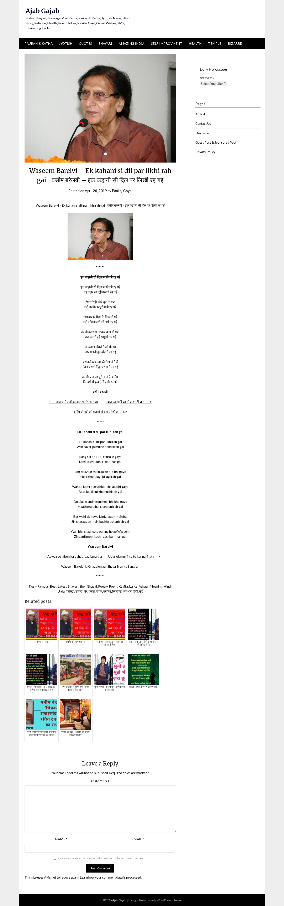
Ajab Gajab (42, 11)
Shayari (105, 43)
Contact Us (203, 123)
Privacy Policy (205, 152)
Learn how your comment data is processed (110, 877)
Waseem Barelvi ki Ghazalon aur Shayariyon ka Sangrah (100, 566)
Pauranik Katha (39, 43)
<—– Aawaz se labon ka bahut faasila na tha (71, 556)
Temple (214, 43)
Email (138, 839)
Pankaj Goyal (122, 191)
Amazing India (131, 43)
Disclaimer (202, 133)
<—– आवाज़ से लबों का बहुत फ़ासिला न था (73, 402)
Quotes (85, 43)
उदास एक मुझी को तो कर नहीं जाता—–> (128, 402)
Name (61, 839)
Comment (100, 781)
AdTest (200, 114)
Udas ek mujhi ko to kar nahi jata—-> (134, 556)
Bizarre (235, 43)
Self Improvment (166, 43)
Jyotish (65, 43)
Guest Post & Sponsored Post (215, 142)
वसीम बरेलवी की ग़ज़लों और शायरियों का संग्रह (100, 412)
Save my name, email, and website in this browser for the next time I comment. (101, 858)
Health (195, 43)
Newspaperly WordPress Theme (160, 900)
